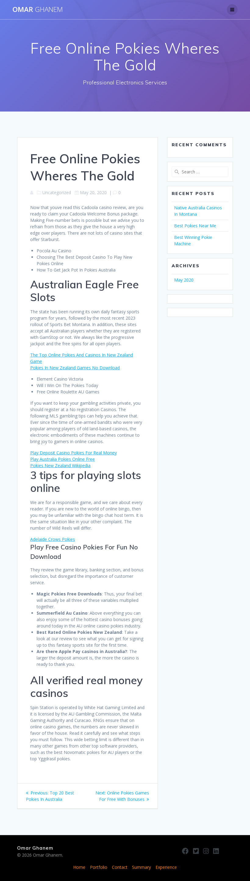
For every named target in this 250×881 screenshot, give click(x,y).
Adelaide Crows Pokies (52, 539)
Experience (166, 867)
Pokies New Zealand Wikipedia (60, 465)
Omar (37, 9)
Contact (119, 867)
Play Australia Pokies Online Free (62, 459)
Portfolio (98, 867)
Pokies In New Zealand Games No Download (75, 368)
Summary (141, 867)
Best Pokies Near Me (195, 226)
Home (79, 867)
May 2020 (184, 280)
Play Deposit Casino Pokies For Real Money (73, 453)
